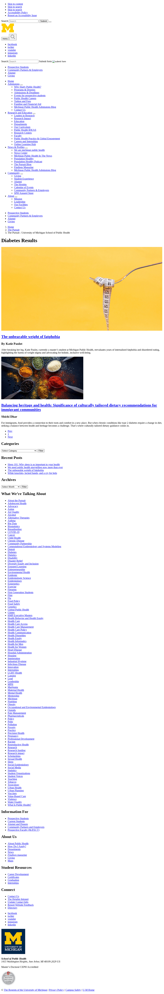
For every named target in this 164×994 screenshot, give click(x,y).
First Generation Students (20, 592)
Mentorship (13, 695)
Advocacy (13, 506)
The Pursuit (13, 229)
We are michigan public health (29, 150)
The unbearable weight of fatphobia (30, 337)
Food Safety (14, 604)
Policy (11, 718)
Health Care (14, 621)
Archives (8, 480)
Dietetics (12, 555)
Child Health (14, 537)
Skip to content (15, 4)
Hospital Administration (20, 652)
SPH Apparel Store (23, 193)
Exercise (12, 586)
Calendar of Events (23, 187)
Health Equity (15, 638)
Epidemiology (15, 581)
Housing (12, 655)
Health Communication (19, 632)
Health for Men (15, 644)
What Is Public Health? (19, 805)
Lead (10, 678)
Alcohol (12, 515)
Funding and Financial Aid (27, 104)
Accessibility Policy (18, 12)
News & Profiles (16, 147)
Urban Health (14, 787)
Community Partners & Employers (25, 70)
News (11, 852)
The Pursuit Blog (22, 164)
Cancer (11, 535)
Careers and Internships (26, 141)
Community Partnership (20, 543)
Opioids (12, 710)
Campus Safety (73, 990)
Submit (43, 21)
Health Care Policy (17, 629)
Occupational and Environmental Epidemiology (32, 707)
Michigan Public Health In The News (33, 155)
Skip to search (15, 6)
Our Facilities (21, 204)
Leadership (19, 201)
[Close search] (50, 21)
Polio (10, 721)
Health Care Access (18, 624)
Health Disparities (17, 635)
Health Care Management (21, 626)
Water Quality (15, 802)
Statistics (12, 770)
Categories (10, 444)
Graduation (13, 880)
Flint (10, 595)
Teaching (12, 779)
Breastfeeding (15, 529)
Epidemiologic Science (19, 578)
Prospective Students (18, 67)
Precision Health (16, 733)
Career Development (18, 874)
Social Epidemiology (18, 764)
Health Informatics (17, 641)
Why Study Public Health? (27, 87)
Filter (41, 451)
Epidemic (12, 575)
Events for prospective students (29, 95)
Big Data (12, 523)
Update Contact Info (18, 902)
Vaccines (12, 793)
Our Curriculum (22, 127)
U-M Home (88, 990)
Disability (12, 558)
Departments (20, 124)
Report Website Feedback (21, 905)
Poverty (12, 727)
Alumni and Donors (18, 824)
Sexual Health (15, 759)
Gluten (11, 612)
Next (10, 437)
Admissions (14, 84)
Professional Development (21, 738)
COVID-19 (13, 532)
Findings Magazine (23, 167)
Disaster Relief (15, 560)
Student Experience (24, 178)
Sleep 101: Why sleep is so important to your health (34, 464)
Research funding (16, 750)
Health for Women (17, 647)
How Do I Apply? (17, 846)
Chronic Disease (16, 540)
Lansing (12, 675)
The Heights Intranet (18, 899)
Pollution (12, 724)
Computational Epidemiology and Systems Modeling (34, 546)
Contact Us (19, 109)
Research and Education (20, 112)
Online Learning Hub (25, 144)
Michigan (12, 698)
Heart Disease (15, 649)
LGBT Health (15, 672)
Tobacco (12, 782)
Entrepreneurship (16, 569)
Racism (11, 741)
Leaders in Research (24, 115)
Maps (10, 860)
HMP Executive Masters (20, 615)
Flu (9, 598)
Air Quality (13, 512)
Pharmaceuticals (16, 716)
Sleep (10, 761)
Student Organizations (19, 773)
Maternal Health (16, 690)
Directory (12, 907)
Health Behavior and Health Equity (25, 618)
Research (12, 747)
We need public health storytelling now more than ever (35, 467)
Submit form (45, 61)
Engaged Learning (17, 566)
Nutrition (12, 701)
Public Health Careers (25, 98)
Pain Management (17, 713)
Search (5, 21)
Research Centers (23, 132)
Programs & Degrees (24, 89)
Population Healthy (24, 158)
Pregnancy (13, 736)
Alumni (11, 72)
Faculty (18, 135)
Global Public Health (18, 609)
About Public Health (18, 843)
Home (11, 81)
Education (19, 121)
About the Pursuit (16, 500)
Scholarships (14, 756)
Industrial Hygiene (17, 661)
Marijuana (13, 687)
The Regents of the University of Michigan (25, 990)
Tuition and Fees (22, 101)
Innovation (13, 667)
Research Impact (22, 118)
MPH (10, 684)
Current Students (16, 821)
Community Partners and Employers (26, 827)
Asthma (12, 520)
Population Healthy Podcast (28, 161)
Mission (18, 198)
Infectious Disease (17, 664)
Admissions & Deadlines (26, 92)
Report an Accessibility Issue (22, 15)
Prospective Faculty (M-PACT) (23, 830)
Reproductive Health (18, 744)
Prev (10, 431)
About (11, 196)
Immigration (14, 658)
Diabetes (12, 552)
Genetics (12, 606)
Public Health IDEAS (25, 130)
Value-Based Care (17, 796)
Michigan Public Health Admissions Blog (35, 107)
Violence (12, 799)
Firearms (12, 589)
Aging (11, 509)
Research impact (16, 753)
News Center (20, 153)
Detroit (11, 549)
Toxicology (13, 784)
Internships (13, 670)
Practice (12, 730)
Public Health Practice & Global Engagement (37, 138)
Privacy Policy (56, 990)
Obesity (12, 704)
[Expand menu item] (21, 84)
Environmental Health (19, 572)
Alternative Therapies (18, 517)
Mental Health (15, 693)
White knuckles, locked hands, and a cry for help (32, 473)
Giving (11, 75)
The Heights (20, 184)
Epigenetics (13, 583)
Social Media (14, 767)
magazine (17, 855)
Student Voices (15, 776)
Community (14, 173)
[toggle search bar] (13, 37)
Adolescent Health (17, 503)
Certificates (13, 877)
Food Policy (14, 601)
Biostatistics (14, 526)
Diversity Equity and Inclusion (23, 563)
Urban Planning (16, 790)
